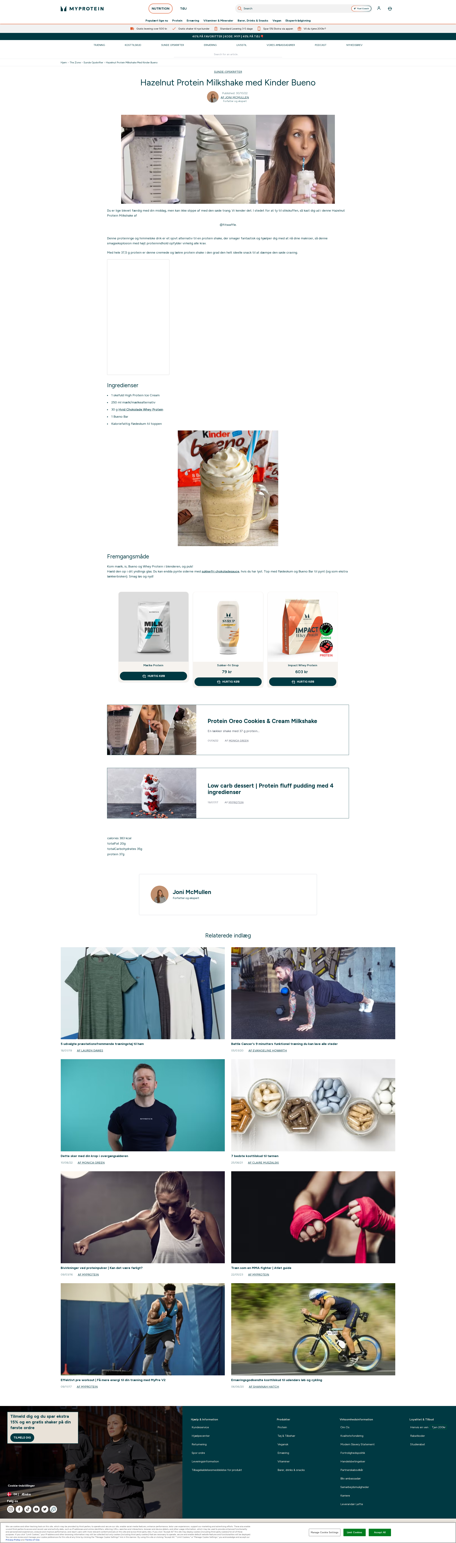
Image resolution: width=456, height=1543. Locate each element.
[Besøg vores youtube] (36, 1509)
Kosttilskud (133, 45)
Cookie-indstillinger (21, 1485)
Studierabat (417, 1444)
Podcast (321, 45)
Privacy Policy (13, 1540)
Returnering (199, 1444)
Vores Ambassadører (281, 45)
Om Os (344, 1427)
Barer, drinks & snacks (291, 1469)
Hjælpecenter (201, 1435)
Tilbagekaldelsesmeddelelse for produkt (217, 1469)
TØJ (183, 8)
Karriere (345, 1495)
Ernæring (193, 20)
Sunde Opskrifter (172, 45)
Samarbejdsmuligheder (354, 1487)
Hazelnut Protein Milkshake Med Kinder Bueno (132, 62)
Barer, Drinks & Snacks (253, 20)
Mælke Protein (153, 665)
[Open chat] (53, 1509)
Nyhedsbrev (354, 45)
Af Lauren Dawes (90, 1050)
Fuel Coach (363, 8)
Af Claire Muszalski (263, 1162)
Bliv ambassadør (350, 1478)
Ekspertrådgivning (298, 20)
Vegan (277, 20)
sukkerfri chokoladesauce (220, 571)
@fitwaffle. (228, 225)
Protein (177, 20)
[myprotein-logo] (82, 8)
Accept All (380, 1532)
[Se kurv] (390, 8)
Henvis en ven (427, 1427)
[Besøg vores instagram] (10, 1509)
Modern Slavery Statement (357, 1444)
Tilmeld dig (22, 1437)
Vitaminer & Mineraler (218, 20)
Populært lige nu (157, 20)
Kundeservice (200, 1427)
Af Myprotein (88, 1274)
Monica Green (238, 740)
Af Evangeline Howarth (267, 1050)
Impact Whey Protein (302, 665)
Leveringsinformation (205, 1461)
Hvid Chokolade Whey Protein (140, 409)
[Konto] (379, 8)
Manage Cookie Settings (324, 1532)
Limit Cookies (354, 1532)
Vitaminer (284, 1461)
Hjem (64, 62)
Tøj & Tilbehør (286, 1435)
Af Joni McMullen (235, 97)
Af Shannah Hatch (264, 1386)
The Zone (75, 62)
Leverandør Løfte (351, 1504)
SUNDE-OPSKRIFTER (228, 71)
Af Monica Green (91, 1162)
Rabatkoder (417, 1435)
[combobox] (303, 8)
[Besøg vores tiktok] (27, 1509)
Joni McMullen (192, 892)
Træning (99, 45)
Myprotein (236, 802)
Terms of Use (32, 1540)
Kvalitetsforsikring (351, 1435)
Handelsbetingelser (352, 1461)
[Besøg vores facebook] (19, 1509)
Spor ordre (198, 1452)
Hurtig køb (156, 675)
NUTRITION (160, 8)
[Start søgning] (239, 8)
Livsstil (242, 45)
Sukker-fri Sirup (228, 665)
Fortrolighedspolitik (352, 1452)
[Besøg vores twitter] (44, 1509)
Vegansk (283, 1444)
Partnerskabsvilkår (351, 1469)
